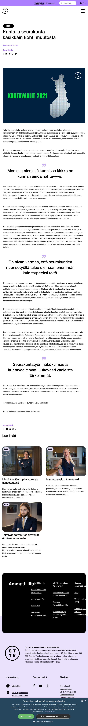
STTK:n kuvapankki (68, 691)
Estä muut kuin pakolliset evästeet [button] (53, 716)
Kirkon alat (35, 605)
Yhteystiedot (65, 686)
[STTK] (5, 10)
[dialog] (44, 712)
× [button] (85, 701)
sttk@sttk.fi (16, 686)
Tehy (76, 592)
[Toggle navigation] (82, 10)
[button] (44, 721)
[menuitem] (84, 3)
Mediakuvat (50, 3)
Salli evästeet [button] (26, 716)
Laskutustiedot (66, 689)
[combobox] (67, 3)
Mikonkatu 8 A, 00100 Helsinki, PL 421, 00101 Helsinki (17, 695)
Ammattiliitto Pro (37, 599)
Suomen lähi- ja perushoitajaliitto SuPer (59, 614)
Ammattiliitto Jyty (38, 583)
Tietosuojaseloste (67, 694)
